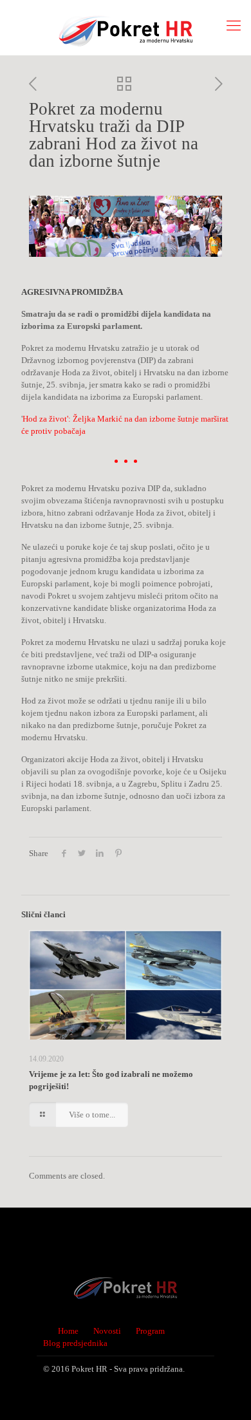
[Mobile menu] (234, 26)
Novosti (107, 1331)
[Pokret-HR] (125, 27)
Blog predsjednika (75, 1343)
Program (150, 1331)
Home (68, 1331)
